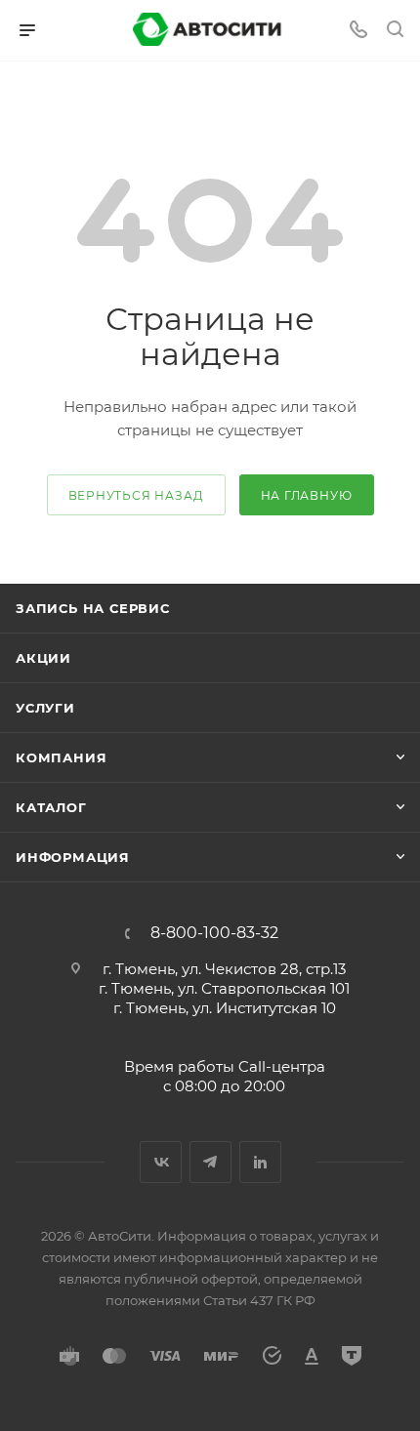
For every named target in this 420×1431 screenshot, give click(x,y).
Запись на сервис (93, 608)
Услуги (45, 708)
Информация (73, 857)
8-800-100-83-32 (214, 933)
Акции (43, 658)
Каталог (51, 807)
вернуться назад (136, 495)
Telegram (210, 1162)
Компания (61, 757)
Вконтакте (161, 1162)
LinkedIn (260, 1162)
